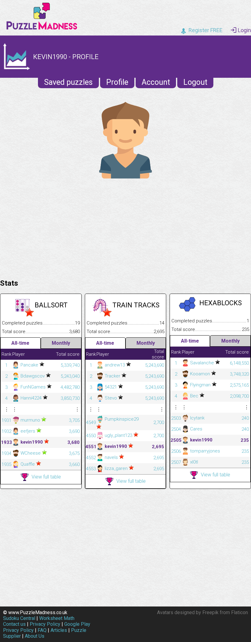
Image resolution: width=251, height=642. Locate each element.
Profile (117, 82)
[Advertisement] (125, 227)
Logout (195, 82)
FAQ (42, 630)
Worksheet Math (56, 618)
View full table (46, 477)
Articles (59, 630)
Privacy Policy (45, 624)
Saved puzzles (68, 82)
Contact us (14, 624)
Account (156, 82)
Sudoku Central (19, 618)
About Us (34, 636)
